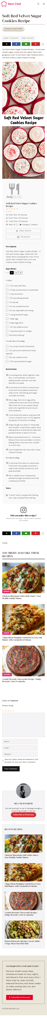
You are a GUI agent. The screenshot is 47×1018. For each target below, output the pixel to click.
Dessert (7, 674)
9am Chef (14, 4)
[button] (38, 4)
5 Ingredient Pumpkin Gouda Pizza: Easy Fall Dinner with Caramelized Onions (22, 638)
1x (12, 272)
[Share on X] (6, 44)
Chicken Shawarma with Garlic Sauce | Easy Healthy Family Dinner (21, 597)
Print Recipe (27, 38)
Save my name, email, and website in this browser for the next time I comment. (21, 760)
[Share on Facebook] (16, 44)
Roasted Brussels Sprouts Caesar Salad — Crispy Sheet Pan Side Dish (23, 942)
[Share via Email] (26, 44)
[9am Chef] (4, 4)
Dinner (6, 591)
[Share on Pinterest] (35, 44)
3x (21, 272)
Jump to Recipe (10, 38)
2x (16, 272)
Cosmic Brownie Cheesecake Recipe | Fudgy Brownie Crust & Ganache (21, 680)
